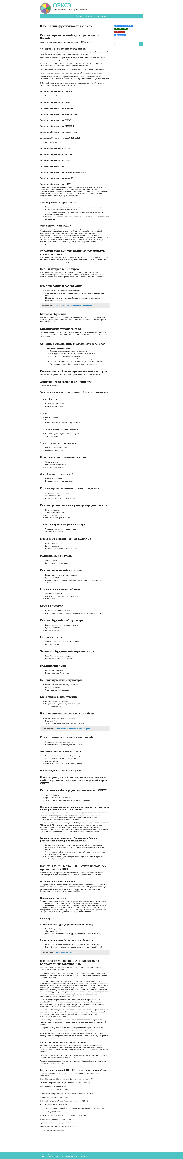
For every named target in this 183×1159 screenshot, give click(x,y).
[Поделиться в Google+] (56, 1143)
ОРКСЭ (62, 5)
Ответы (89, 16)
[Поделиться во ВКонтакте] (47, 1143)
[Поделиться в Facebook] (42, 1143)
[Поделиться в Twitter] (61, 1143)
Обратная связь (101, 16)
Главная (79, 16)
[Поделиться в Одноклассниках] (51, 1143)
